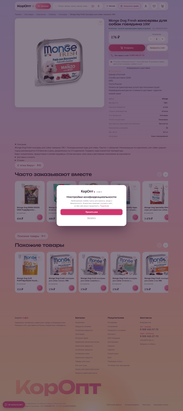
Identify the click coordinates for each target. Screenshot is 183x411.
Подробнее (104, 206)
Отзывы (20, 160)
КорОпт (24, 6)
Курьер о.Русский (117, 74)
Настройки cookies (161, 405)
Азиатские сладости (83, 357)
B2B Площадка (114, 338)
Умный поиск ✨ (114, 353)
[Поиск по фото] (93, 6)
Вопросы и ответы (147, 344)
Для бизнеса (113, 342)
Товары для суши (82, 361)
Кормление (41, 14)
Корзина (111, 346)
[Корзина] (162, 6)
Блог (110, 357)
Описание (21, 144)
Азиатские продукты (84, 346)
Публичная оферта (113, 405)
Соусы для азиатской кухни (87, 369)
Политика (146, 405)
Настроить (91, 218)
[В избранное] (100, 22)
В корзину (128, 48)
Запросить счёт (157, 48)
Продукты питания (83, 326)
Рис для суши (81, 365)
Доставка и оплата (26, 157)
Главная (18, 14)
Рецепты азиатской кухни (86, 373)
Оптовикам (112, 322)
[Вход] (145, 6)
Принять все (92, 212)
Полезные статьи (115, 361)
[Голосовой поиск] (98, 6)
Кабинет (111, 349)
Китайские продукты (84, 330)
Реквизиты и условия (117, 330)
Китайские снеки (82, 353)
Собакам (52, 14)
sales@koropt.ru (147, 340)
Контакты (112, 334)
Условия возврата (132, 405)
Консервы (63, 14)
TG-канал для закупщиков (118, 365)
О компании (113, 326)
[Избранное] (154, 6)
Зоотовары (28, 14)
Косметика (79, 322)
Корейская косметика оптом (87, 342)
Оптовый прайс (81, 338)
